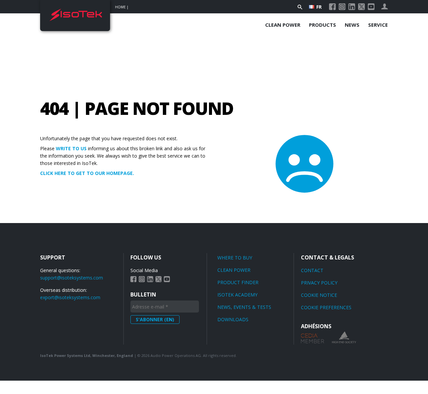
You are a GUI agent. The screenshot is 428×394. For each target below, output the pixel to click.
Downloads (232, 319)
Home (120, 7)
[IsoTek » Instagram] (342, 6)
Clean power (233, 270)
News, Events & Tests (244, 307)
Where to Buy (234, 257)
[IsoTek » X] (361, 6)
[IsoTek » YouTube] (371, 6)
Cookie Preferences (326, 307)
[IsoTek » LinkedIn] (351, 6)
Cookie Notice (319, 295)
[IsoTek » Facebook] (332, 6)
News (352, 24)
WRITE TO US (71, 148)
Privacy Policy (319, 282)
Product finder (237, 282)
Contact (312, 270)
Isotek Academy (237, 294)
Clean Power (282, 24)
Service (378, 24)
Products (322, 24)
